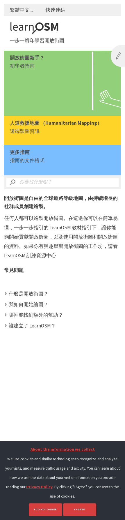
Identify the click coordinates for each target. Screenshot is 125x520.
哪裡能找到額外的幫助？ (36, 315)
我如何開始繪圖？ (28, 304)
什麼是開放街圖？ (28, 293)
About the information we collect (63, 449)
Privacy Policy (39, 486)
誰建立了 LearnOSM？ (32, 325)
